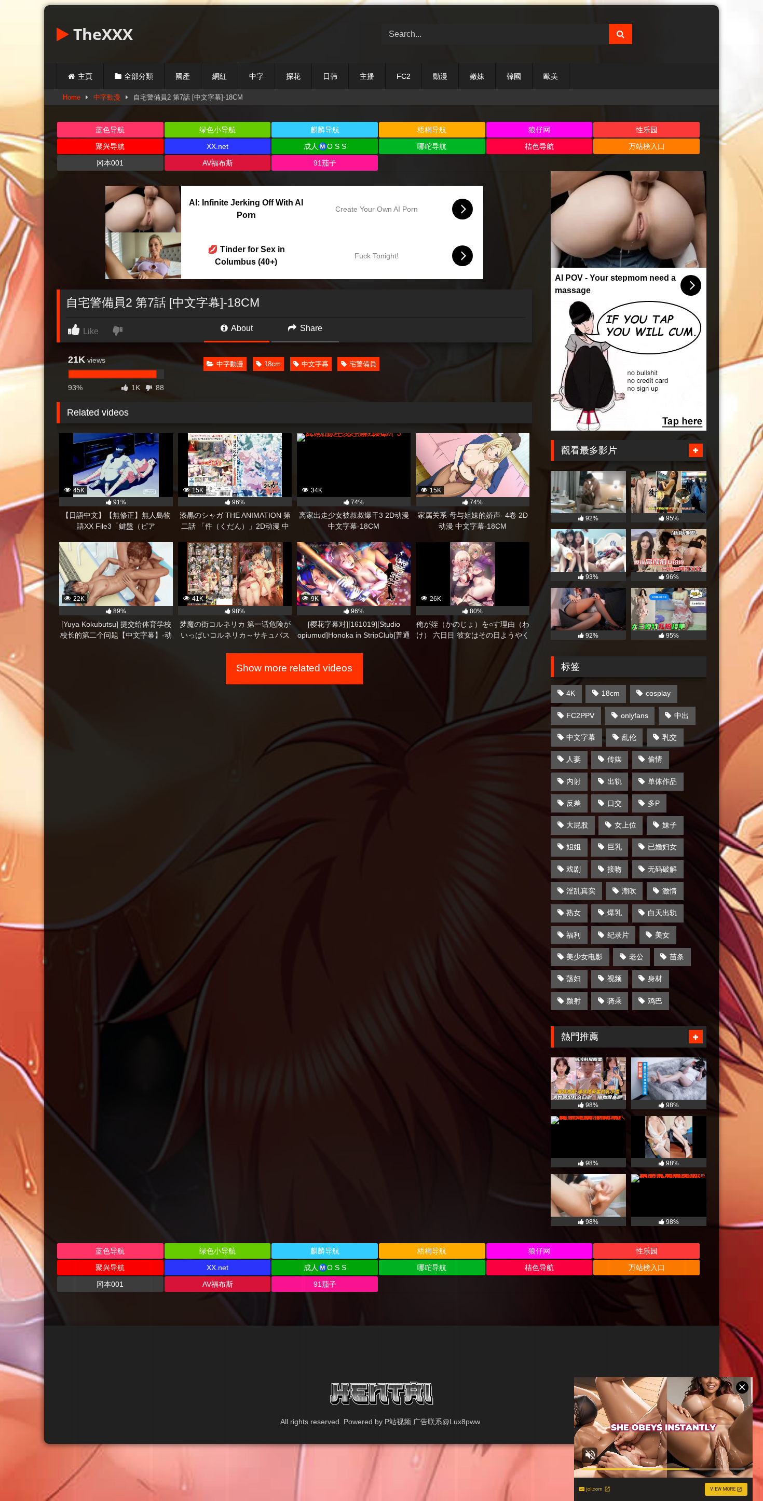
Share (310, 328)
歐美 (550, 76)
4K (570, 693)
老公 (636, 957)
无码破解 (662, 869)
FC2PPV (580, 715)
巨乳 (614, 847)
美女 (662, 935)
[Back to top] (730, 1470)
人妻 (573, 759)
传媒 (614, 759)
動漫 (440, 76)
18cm (272, 364)
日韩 (330, 76)
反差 (573, 803)
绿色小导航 (217, 130)
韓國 (514, 76)
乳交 (669, 737)
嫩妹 (477, 76)
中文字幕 (315, 364)
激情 (669, 891)
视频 (614, 978)
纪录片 (618, 935)
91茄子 (325, 163)
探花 (293, 76)
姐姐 (573, 847)
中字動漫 (106, 97)
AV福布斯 (217, 163)
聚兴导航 (110, 146)
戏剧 (573, 869)
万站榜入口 (647, 146)
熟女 (573, 912)
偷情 (655, 759)
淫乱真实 (580, 891)
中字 (256, 76)
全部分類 (138, 76)
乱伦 (629, 737)
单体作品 (662, 781)
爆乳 (614, 912)
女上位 (625, 825)
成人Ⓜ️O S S (325, 146)
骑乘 (614, 1001)
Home (71, 97)
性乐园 (647, 130)
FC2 (404, 76)
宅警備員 (362, 364)
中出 (681, 715)
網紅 (219, 76)
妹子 (669, 825)
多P (654, 803)
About (241, 328)
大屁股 (577, 825)
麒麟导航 (324, 130)
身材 (655, 978)
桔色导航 (539, 146)
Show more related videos (294, 668)
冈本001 (110, 163)
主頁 (85, 76)
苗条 (677, 957)
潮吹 (629, 891)
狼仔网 (539, 130)
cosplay (658, 693)
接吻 (614, 869)
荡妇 (573, 978)
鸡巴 (655, 1001)
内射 (573, 781)
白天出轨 (662, 912)
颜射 (573, 1001)
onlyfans (634, 715)
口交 (614, 803)
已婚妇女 (662, 847)
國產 (182, 76)
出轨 (614, 781)
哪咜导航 (431, 146)
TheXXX (101, 34)
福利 (573, 935)
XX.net (217, 146)
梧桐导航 (431, 130)
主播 (367, 76)
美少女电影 (584, 957)
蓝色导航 (110, 130)
